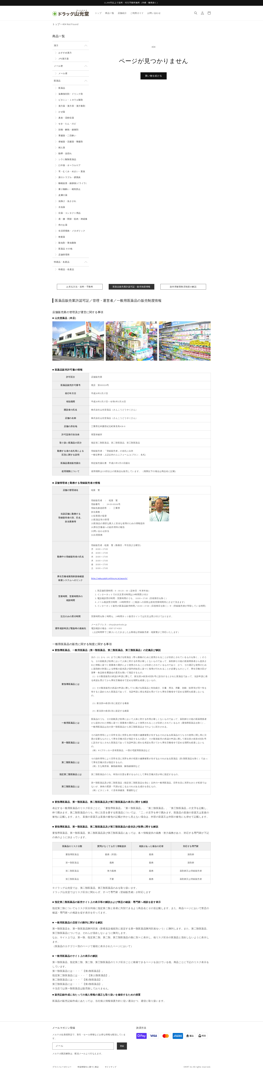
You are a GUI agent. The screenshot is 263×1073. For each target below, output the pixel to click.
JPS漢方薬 (63, 58)
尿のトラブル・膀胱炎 (69, 177)
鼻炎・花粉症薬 (66, 117)
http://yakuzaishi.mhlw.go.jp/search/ (109, 578)
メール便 (58, 66)
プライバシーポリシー (62, 1067)
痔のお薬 (62, 224)
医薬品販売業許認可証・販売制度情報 (131, 286)
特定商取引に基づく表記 (88, 1067)
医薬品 (57, 80)
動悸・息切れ (65, 153)
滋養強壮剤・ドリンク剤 (70, 94)
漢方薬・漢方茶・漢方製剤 (71, 106)
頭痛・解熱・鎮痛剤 (68, 129)
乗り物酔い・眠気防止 (69, 189)
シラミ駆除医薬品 (67, 159)
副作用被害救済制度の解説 (183, 286)
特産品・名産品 (61, 262)
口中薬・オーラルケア (69, 165)
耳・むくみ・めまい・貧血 (71, 171)
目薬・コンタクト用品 (69, 213)
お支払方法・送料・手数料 (79, 286)
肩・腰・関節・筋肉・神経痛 (72, 219)
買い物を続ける (153, 75)
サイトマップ (110, 1067)
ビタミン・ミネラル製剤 (70, 99)
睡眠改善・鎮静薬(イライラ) (72, 183)
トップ (56, 24)
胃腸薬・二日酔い (67, 135)
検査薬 (61, 236)
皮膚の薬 (62, 195)
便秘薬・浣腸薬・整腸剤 (70, 141)
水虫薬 (61, 207)
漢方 (56, 45)
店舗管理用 (64, 254)
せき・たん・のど (67, 123)
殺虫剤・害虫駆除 (67, 242)
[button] (195, 13)
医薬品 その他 (65, 248)
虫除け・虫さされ (67, 201)
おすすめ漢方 (65, 52)
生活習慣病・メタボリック (71, 230)
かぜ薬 (61, 111)
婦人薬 (61, 147)
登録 (122, 1046)
